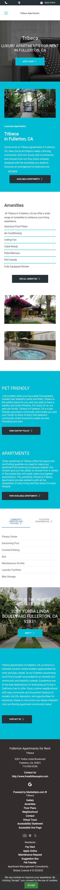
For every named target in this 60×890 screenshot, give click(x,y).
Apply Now (28, 61)
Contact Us (15, 719)
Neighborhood (30, 811)
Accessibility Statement (30, 823)
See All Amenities (28, 279)
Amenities (30, 804)
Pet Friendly (30, 862)
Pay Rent (30, 846)
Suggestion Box (30, 858)
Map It (28, 633)
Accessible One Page (30, 827)
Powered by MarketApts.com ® (30, 792)
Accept (31, 885)
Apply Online (49, 2)
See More (12, 171)
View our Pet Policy (19, 431)
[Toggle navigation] (6, 13)
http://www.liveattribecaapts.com (30, 776)
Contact (30, 815)
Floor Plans (30, 808)
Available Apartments (28, 179)
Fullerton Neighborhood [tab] (42, 520)
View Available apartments (23, 496)
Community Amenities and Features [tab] (16, 521)
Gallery (30, 800)
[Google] (30, 784)
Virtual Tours (30, 819)
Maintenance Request (30, 854)
